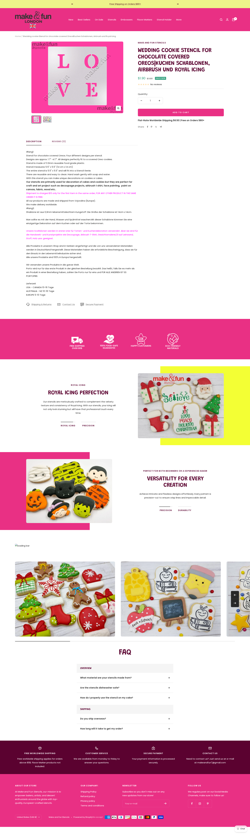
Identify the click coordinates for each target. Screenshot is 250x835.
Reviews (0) (59, 141)
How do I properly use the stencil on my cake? (106, 697)
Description (34, 141)
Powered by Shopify (82, 817)
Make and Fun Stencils (152, 42)
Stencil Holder (164, 19)
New (71, 19)
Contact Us (68, 304)
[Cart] (233, 19)
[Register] (165, 803)
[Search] (221, 19)
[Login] (227, 19)
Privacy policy (88, 800)
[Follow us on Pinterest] (208, 803)
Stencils (112, 19)
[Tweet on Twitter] (156, 127)
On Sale (99, 19)
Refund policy (88, 796)
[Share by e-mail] (161, 127)
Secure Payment (95, 304)
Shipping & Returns (41, 304)
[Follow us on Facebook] (192, 803)
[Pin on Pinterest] (151, 127)
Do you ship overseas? (93, 718)
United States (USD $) (27, 817)
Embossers (127, 19)
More (179, 19)
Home (18, 36)
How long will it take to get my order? (101, 728)
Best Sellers (84, 19)
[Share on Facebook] (147, 127)
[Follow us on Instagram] (200, 803)
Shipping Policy (88, 791)
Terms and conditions (92, 805)
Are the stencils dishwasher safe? (99, 687)
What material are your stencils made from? (106, 677)
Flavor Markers (144, 19)
